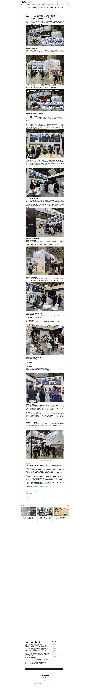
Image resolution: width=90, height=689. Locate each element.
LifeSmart (27, 644)
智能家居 (47, 489)
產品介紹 (46, 7)
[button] (68, 7)
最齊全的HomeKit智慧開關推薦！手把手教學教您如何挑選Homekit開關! (28, 518)
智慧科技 (52, 489)
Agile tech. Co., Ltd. (45, 683)
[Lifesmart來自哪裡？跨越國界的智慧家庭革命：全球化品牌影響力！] (45, 511)
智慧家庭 (40, 7)
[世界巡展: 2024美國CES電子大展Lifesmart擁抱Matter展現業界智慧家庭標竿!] (61, 511)
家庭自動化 (33, 489)
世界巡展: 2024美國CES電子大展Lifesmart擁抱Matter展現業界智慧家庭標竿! (62, 518)
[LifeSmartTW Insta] (66, 2)
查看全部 (68, 505)
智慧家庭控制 (28, 491)
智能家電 (56, 489)
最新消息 (34, 7)
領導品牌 (40, 491)
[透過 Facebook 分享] (26, 497)
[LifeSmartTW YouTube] (64, 2)
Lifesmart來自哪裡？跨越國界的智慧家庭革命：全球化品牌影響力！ (45, 518)
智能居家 (44, 491)
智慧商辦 (28, 7)
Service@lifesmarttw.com (45, 679)
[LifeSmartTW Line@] (62, 2)
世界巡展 (57, 7)
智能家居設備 (35, 491)
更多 (62, 7)
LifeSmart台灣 (28, 648)
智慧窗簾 (54, 491)
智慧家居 (38, 489)
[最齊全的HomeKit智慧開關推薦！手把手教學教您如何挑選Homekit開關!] (28, 511)
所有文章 (22, 7)
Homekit (51, 7)
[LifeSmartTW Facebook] (68, 2)
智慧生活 (42, 489)
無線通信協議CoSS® (31, 655)
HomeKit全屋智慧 (32, 649)
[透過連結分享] (28, 497)
